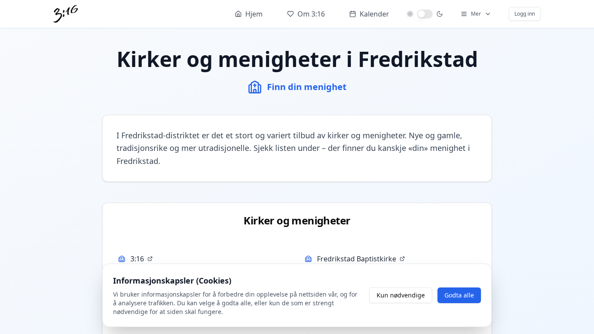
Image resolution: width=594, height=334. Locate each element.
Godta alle (459, 295)
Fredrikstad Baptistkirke (356, 259)
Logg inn (524, 13)
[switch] (425, 14)
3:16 (137, 259)
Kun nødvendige (401, 295)
